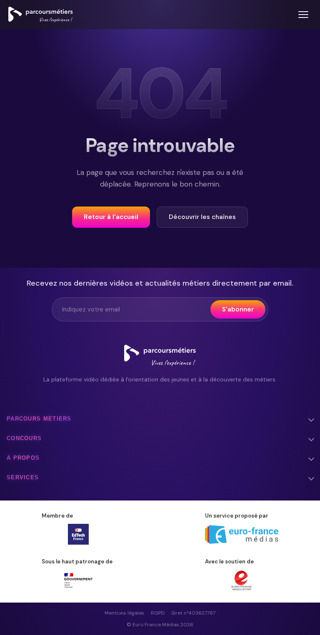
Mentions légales (124, 613)
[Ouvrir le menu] (303, 14)
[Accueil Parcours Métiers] (40, 14)
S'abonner (238, 309)
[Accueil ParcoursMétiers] (160, 355)
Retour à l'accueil (111, 217)
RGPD (158, 613)
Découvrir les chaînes (202, 217)
